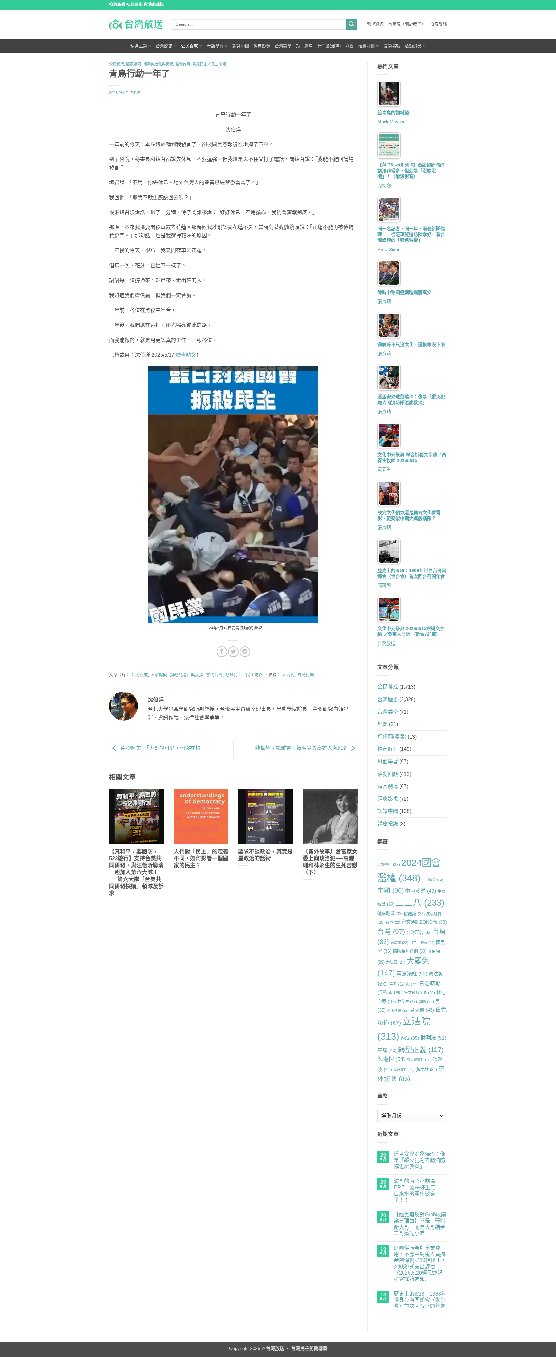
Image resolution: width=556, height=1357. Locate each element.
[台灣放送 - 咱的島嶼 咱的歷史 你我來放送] (135, 24)
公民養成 (189, 45)
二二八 (419, 903)
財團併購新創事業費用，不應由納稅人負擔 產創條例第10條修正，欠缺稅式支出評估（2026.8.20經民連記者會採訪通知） (420, 1263)
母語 (426, 1001)
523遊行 (388, 864)
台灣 (391, 931)
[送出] (351, 24)
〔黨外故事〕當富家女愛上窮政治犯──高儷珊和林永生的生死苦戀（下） (330, 862)
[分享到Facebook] (222, 651)
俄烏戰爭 (390, 913)
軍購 (387, 1050)
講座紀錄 (387, 823)
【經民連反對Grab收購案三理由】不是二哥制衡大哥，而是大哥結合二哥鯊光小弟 (420, 1224)
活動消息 (413, 45)
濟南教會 (398, 1010)
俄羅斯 (414, 913)
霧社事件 (404, 1070)
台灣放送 (386, 643)
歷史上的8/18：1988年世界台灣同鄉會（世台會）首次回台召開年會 (420, 1300)
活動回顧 (387, 774)
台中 (393, 922)
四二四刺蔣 (422, 943)
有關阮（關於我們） (407, 24)
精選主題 (138, 45)
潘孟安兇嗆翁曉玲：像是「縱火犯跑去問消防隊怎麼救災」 (419, 1160)
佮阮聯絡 (438, 24)
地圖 (349, 45)
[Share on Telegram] (245, 651)
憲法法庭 (411, 973)
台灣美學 (283, 45)
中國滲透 (420, 891)
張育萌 (384, 301)
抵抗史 (408, 984)
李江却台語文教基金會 (411, 993)
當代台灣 (182, 64)
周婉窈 (384, 185)
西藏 (410, 1038)
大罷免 (288, 674)
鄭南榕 (391, 1059)
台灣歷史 (164, 45)
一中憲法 (432, 880)
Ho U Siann (389, 249)
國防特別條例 (409, 951)
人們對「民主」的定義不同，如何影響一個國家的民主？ (201, 859)
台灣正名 (418, 932)
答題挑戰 (392, 45)
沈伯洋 (135, 93)
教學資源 (375, 24)
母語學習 (215, 45)
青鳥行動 (305, 674)
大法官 (395, 962)
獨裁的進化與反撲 (158, 64)
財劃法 (433, 1038)
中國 (390, 890)
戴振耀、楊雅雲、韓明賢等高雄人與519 (301, 748)
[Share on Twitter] (233, 651)
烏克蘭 (422, 1010)
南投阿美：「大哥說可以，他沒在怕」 (162, 748)
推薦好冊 (366, 45)
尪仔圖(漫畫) (329, 45)
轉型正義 (421, 1050)
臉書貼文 (186, 355)
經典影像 (262, 45)
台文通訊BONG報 (424, 922)
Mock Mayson (391, 121)
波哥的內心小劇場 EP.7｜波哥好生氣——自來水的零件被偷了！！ (420, 1190)
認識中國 (240, 45)
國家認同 (133, 64)
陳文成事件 (418, 1060)
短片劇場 (304, 45)
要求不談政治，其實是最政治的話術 (265, 855)
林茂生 (407, 1001)
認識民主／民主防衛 (209, 64)
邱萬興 (384, 585)
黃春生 (384, 469)
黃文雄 (426, 1069)
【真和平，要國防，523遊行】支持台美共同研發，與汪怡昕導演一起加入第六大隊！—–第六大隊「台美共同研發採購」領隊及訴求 (136, 872)
